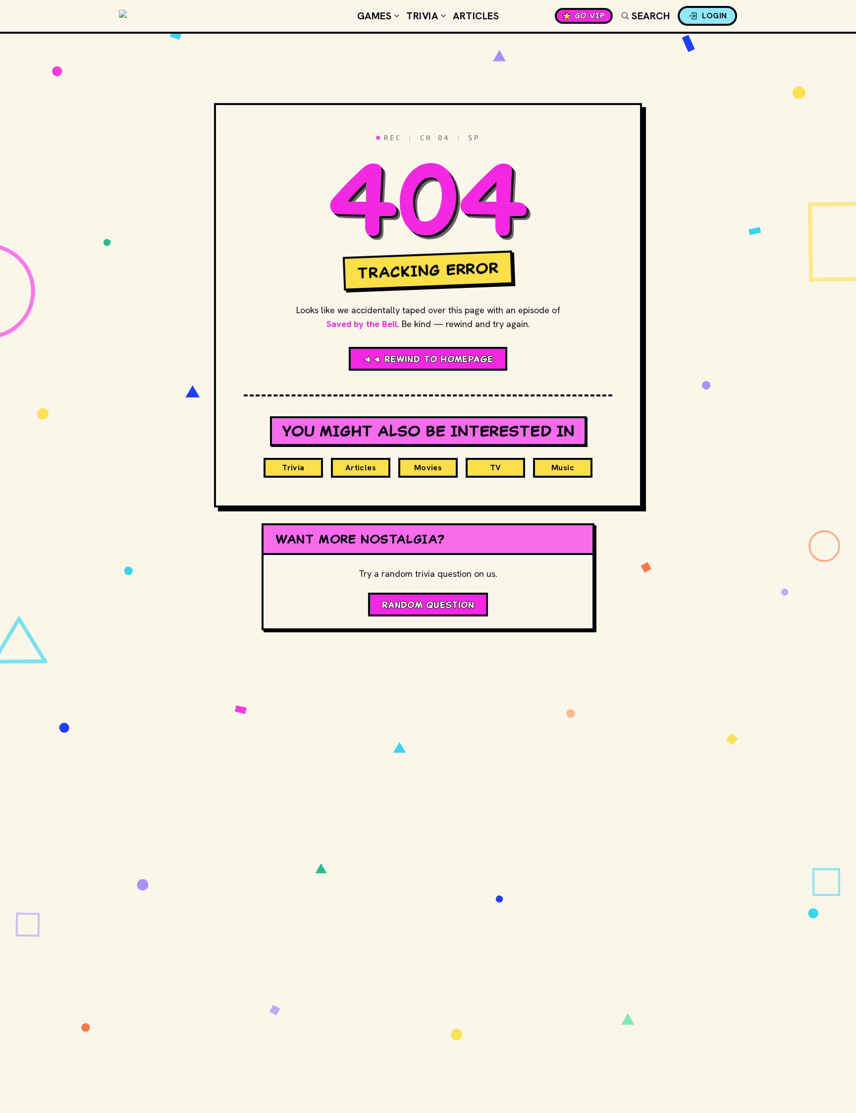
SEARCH (651, 15)
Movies (428, 467)
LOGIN (714, 15)
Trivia (422, 15)
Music (562, 467)
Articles (476, 15)
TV (495, 467)
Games (374, 15)
